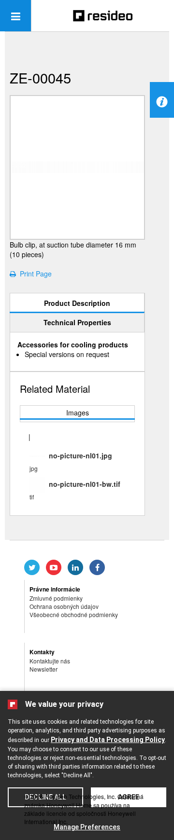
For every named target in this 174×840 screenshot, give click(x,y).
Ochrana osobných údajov (64, 606)
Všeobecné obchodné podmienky (73, 614)
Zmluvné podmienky (56, 598)
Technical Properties (77, 322)
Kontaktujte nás (49, 661)
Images (77, 412)
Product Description (77, 303)
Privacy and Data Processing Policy (108, 740)
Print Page (34, 273)
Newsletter (43, 669)
